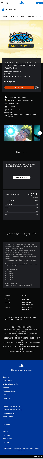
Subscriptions (32, 16)
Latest (5, 16)
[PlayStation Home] (21, 3)
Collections (14, 16)
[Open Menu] (2, 3)
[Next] (40, 133)
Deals (23, 16)
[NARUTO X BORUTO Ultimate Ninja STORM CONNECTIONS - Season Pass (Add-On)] (18, 133)
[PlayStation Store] (10, 9)
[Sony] (38, 458)
